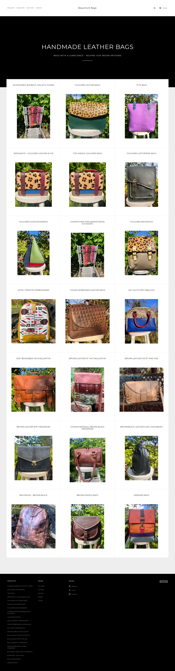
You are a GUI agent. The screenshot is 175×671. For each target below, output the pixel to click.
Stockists (40, 593)
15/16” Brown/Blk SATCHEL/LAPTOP (18, 631)
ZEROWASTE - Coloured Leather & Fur (18, 597)
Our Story (30, 8)
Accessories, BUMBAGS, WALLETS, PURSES (20, 586)
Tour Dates (20, 8)
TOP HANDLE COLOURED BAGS (17, 600)
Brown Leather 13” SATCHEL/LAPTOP (18, 635)
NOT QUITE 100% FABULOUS (16, 628)
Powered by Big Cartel (164, 581)
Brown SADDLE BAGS (14, 659)
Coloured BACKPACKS (14, 617)
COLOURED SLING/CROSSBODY (17, 608)
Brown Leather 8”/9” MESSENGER (17, 642)
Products (10, 8)
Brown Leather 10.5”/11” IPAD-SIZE (17, 639)
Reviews (40, 597)
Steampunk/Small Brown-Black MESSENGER (16, 647)
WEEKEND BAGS (12, 662)
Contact (39, 8)
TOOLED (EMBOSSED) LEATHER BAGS (19, 624)
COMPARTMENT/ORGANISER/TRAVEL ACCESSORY (19, 612)
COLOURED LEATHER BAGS (16, 589)
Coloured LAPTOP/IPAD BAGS (16, 604)
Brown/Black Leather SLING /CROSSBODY (20, 651)
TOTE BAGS (10, 593)
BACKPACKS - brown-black (15, 655)
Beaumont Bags (87, 8)
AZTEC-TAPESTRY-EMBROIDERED (18, 620)
